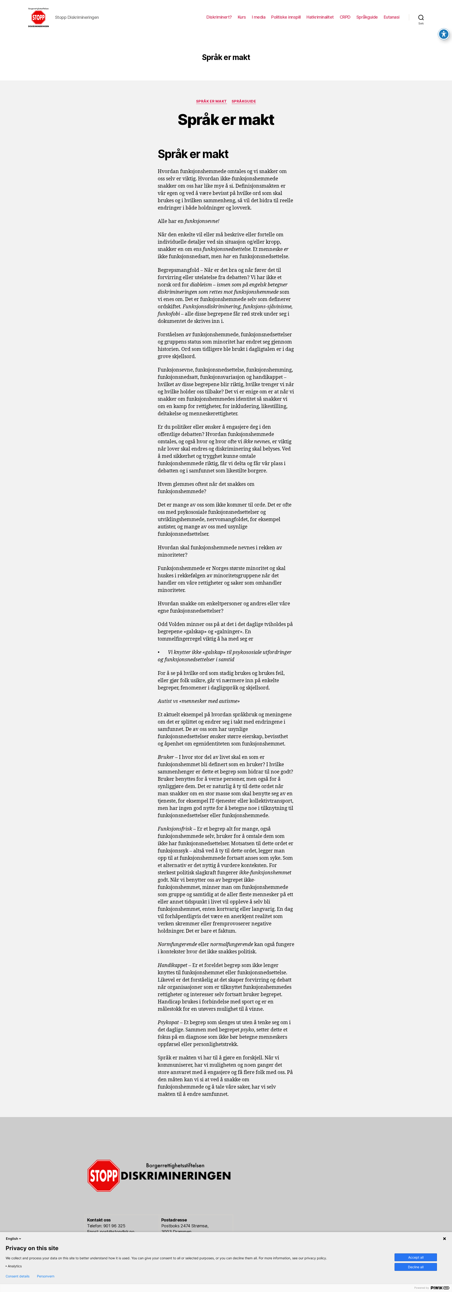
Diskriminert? (219, 17)
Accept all (416, 1257)
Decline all (416, 1267)
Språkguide (367, 17)
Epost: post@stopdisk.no (110, 1231)
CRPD (345, 17)
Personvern (45, 1276)
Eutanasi (392, 17)
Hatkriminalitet (320, 17)
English (12, 1238)
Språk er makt (211, 101)
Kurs (242, 17)
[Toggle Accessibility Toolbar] (443, 34)
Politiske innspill (286, 17)
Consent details (17, 1276)
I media (259, 17)
